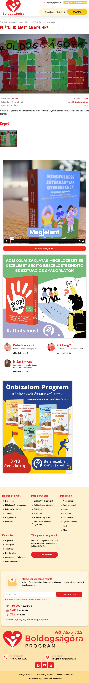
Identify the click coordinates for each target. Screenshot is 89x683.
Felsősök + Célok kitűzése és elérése (40, 22)
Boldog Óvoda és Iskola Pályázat (75, 2)
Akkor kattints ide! (20, 353)
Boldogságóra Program (13, 8)
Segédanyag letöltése (53, 2)
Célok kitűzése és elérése (79, 102)
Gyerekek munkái (16, 22)
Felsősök (85, 98)
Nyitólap (3, 22)
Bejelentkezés (49, 12)
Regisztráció (61, 12)
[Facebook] (38, 665)
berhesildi (14, 98)
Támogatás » (77, 11)
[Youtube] (44, 665)
